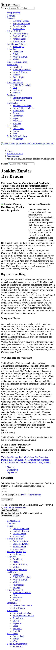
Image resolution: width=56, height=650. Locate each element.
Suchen (4, 8)
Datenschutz (12, 470)
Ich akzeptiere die (22, 494)
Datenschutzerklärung (31, 494)
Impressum (12, 472)
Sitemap (10, 467)
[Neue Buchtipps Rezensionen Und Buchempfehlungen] (27, 143)
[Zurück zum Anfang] (2, 3)
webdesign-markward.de (15, 507)
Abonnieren (7, 500)
